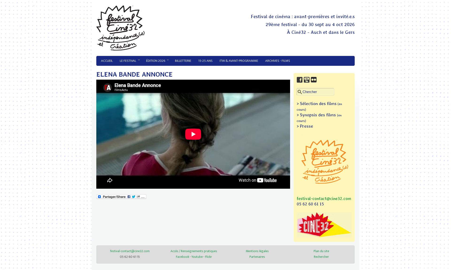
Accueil (107, 61)
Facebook (182, 256)
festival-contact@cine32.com (324, 198)
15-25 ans (205, 61)
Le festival (126, 61)
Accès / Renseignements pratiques (194, 251)
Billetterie (183, 61)
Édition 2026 (154, 61)
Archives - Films (277, 61)
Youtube (197, 256)
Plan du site (321, 251)
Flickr (208, 256)
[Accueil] (120, 49)
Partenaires (257, 256)
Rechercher (321, 256)
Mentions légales (257, 251)
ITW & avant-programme (239, 61)
